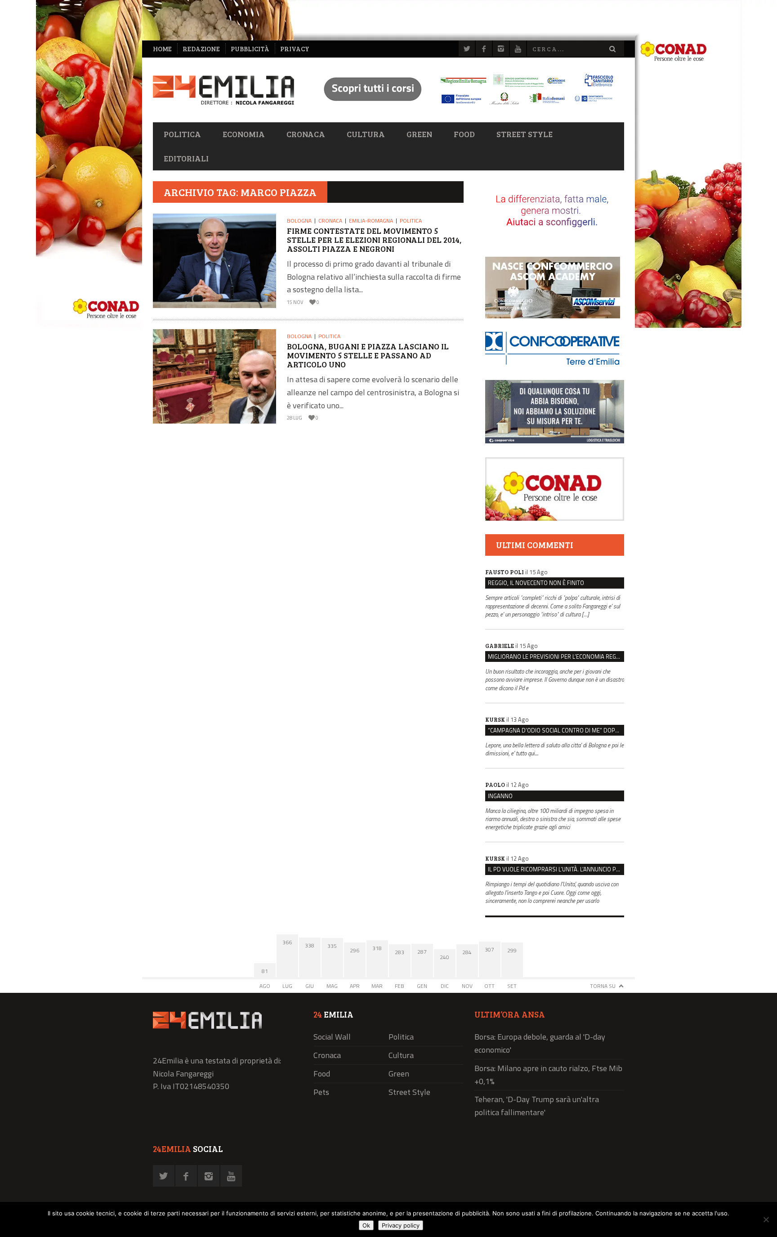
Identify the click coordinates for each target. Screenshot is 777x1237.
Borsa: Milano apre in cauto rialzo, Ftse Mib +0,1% (548, 1074)
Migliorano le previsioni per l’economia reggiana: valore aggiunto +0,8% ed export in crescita (556, 656)
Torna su (603, 986)
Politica (182, 134)
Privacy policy (401, 1225)
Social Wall (332, 1037)
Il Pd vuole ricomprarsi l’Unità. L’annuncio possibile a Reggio (556, 869)
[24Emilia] (223, 90)
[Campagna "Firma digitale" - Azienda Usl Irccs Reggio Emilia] (464, 106)
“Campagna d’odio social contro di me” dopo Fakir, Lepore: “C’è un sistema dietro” (556, 730)
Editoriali (186, 158)
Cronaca (305, 134)
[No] (765, 1219)
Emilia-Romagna (371, 220)
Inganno (500, 795)
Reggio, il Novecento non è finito (536, 582)
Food (464, 134)
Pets (321, 1092)
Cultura (366, 134)
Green (419, 134)
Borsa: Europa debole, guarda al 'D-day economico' (539, 1043)
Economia (244, 134)
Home (162, 49)
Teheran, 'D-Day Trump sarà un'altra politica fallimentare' (536, 1105)
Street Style (524, 134)
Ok (366, 1225)
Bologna (299, 220)
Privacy (294, 49)
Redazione (201, 49)
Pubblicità (250, 49)
